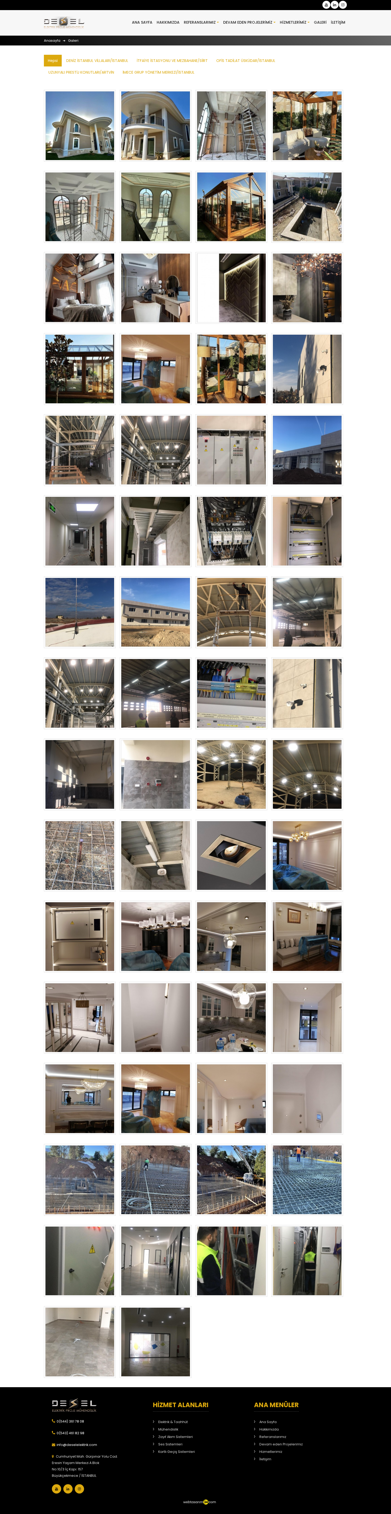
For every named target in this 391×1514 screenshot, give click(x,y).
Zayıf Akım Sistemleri (175, 1437)
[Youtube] (56, 1489)
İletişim (338, 22)
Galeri (320, 22)
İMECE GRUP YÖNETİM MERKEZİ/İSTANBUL (158, 72)
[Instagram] (79, 1489)
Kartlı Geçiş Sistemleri (176, 1451)
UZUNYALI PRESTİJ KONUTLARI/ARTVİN (81, 72)
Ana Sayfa (142, 22)
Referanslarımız (200, 22)
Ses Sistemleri (170, 1444)
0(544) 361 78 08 (70, 1421)
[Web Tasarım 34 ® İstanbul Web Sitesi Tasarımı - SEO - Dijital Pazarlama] (199, 1507)
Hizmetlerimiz (293, 22)
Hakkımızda (168, 22)
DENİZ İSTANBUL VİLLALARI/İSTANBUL (97, 60)
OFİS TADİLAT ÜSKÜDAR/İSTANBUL (245, 60)
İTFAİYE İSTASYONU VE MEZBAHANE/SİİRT (172, 60)
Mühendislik (168, 1429)
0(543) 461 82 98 (70, 1433)
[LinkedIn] (68, 1489)
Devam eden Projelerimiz (247, 22)
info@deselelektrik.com (77, 1444)
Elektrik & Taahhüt (173, 1422)
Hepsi (53, 60)
